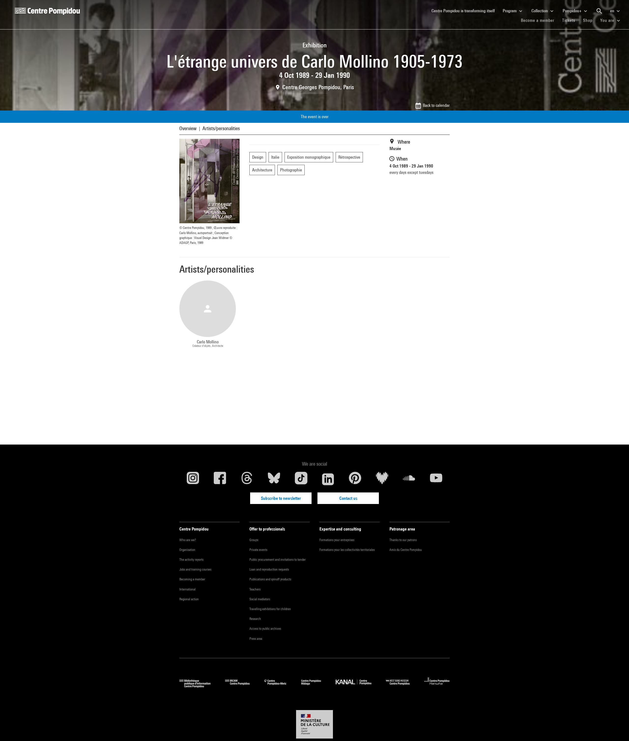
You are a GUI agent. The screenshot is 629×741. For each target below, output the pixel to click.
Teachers (254, 589)
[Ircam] (241, 686)
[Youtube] (436, 479)
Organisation (187, 550)
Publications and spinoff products (270, 579)
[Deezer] (382, 479)
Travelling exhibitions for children (270, 609)
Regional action (189, 599)
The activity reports (191, 559)
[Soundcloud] (409, 479)
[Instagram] (192, 479)
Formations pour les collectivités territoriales (347, 550)
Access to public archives (265, 628)
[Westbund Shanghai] (401, 686)
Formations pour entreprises (336, 540)
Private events (258, 550)
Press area (255, 639)
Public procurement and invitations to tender (277, 559)
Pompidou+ (573, 10)
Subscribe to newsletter (281, 498)
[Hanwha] (437, 686)
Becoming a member (192, 579)
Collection (540, 10)
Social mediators (259, 599)
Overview (188, 128)
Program (510, 10)
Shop (589, 20)
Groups (253, 540)
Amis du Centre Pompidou (405, 550)
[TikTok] (300, 479)
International (187, 589)
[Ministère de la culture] (314, 724)
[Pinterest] (355, 479)
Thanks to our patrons (403, 540)
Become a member (539, 20)
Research (255, 619)
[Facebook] (219, 479)
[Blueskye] (273, 479)
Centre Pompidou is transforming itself (465, 10)
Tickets (568, 20)
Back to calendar (436, 105)
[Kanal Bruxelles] (357, 686)
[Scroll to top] (617, 729)
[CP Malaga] (314, 686)
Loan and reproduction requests (269, 569)
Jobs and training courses (195, 569)
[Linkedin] (328, 479)
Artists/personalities (221, 128)
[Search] (599, 11)
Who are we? (187, 540)
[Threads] (246, 479)
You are (607, 20)
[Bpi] (198, 686)
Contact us (348, 498)
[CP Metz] (279, 686)
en (612, 10)
